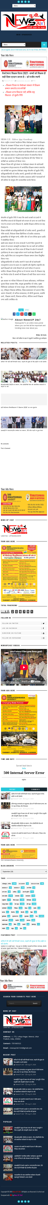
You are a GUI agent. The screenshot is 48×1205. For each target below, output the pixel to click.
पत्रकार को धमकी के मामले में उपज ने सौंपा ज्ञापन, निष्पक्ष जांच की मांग (28, 1147)
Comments (35, 789)
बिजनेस (13, 912)
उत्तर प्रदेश (4, 896)
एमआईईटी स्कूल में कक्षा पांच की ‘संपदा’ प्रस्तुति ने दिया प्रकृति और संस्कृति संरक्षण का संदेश (29, 1080)
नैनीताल (16, 908)
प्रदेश (35, 908)
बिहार (32, 912)
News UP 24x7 (17, 1191)
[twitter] (22, 2)
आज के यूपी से (26, 892)
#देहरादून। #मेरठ (6, 884)
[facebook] (25, 2)
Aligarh (22, 884)
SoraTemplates (23, 1198)
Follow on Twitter (10, 623)
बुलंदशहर (4, 916)
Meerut (17, 888)
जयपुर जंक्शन (5, 904)
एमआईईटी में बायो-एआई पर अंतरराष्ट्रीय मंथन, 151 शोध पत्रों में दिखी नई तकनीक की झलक (28, 1110)
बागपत (3, 912)
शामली (23, 924)
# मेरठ (27, 310)
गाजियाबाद (29, 900)
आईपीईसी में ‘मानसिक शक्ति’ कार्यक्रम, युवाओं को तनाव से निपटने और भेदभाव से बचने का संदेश (28, 1157)
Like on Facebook (9, 628)
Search (35, 1003)
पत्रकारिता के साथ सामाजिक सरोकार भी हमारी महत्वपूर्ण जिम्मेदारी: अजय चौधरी (27, 1175)
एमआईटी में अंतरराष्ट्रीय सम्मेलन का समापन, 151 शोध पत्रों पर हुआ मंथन (22, 430)
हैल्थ (21, 928)
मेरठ (34, 81)
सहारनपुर (34, 924)
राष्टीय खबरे (4, 920)
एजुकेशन (4, 900)
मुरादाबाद (27, 916)
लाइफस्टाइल (5, 924)
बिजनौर (22, 912)
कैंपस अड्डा (16, 900)
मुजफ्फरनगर (15, 916)
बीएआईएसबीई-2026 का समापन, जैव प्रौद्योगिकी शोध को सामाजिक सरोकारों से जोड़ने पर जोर (23, 385)
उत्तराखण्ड (28, 896)
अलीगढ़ (14, 892)
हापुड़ (12, 928)
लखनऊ (28, 920)
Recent (12, 789)
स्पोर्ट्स (3, 928)
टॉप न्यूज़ (29, 904)
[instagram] (29, 2)
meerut (5, 888)
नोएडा (26, 908)
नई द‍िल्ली (4, 908)
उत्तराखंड (17, 896)
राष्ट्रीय (17, 920)
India (24, 767)
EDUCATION (35, 884)
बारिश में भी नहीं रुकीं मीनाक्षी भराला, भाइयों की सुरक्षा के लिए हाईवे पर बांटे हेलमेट (24, 362)
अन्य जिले (29, 888)
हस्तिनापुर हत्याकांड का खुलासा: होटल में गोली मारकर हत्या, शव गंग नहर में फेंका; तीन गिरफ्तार (28, 1070)
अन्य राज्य (4, 892)
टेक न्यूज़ (17, 904)
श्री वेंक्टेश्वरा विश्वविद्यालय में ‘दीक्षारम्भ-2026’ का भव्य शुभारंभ (19, 407)
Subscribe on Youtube (11, 633)
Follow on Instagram (11, 638)
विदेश (15, 924)
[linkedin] (18, 2)
